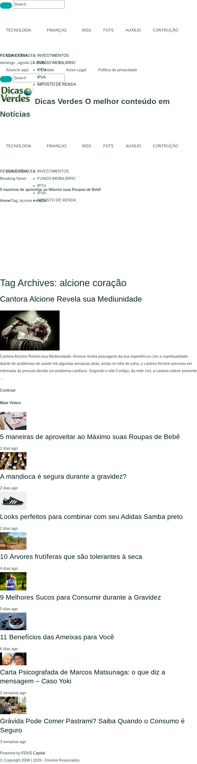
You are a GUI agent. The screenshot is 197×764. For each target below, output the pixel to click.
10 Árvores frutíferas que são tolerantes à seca (71, 556)
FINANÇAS (57, 30)
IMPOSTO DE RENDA (56, 84)
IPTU (41, 186)
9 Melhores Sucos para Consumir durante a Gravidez (80, 597)
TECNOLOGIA (18, 30)
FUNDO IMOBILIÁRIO (56, 63)
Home (5, 201)
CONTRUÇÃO (165, 30)
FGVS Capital (33, 753)
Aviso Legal (76, 70)
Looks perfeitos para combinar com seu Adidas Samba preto (91, 516)
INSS (86, 30)
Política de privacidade (117, 70)
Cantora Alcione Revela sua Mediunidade (71, 299)
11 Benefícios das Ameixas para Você (57, 637)
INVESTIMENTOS (53, 55)
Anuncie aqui (17, 70)
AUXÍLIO (133, 30)
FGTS (108, 30)
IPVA (41, 77)
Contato (47, 70)
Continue (8, 390)
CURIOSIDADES (21, 55)
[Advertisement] (98, 240)
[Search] (6, 5)
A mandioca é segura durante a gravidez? (63, 476)
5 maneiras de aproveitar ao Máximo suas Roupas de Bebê (50, 190)
